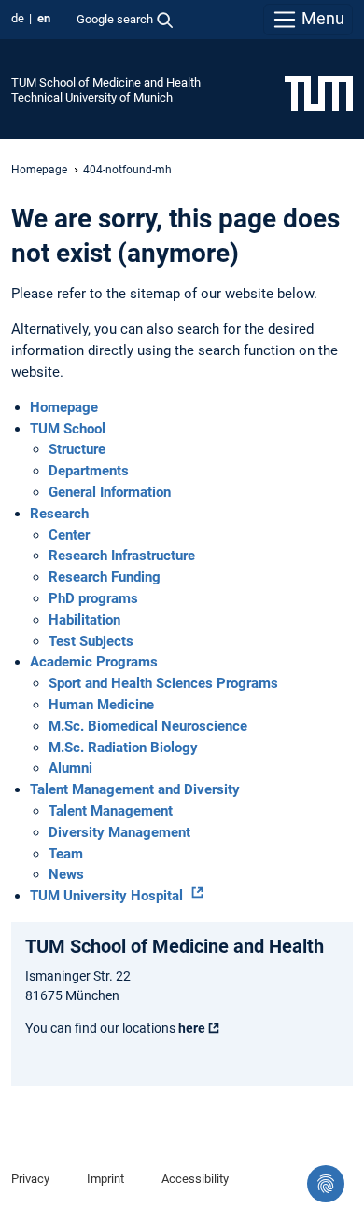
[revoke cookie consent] (325, 1183)
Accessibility (195, 1179)
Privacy (30, 1179)
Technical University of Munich (92, 97)
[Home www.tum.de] (319, 92)
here (191, 1028)
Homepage (39, 169)
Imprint (105, 1179)
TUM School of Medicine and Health (106, 82)
